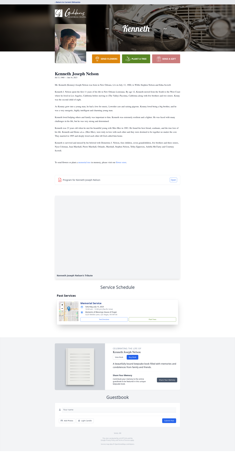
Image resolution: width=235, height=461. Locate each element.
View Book (119, 357)
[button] (68, 308)
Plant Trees (152, 319)
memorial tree (84, 162)
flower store (121, 162)
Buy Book (132, 357)
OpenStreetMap (120, 444)
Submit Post (169, 420)
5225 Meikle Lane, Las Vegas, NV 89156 (101, 314)
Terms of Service (124, 440)
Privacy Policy (110, 440)
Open (173, 180)
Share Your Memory (167, 380)
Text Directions (104, 319)
